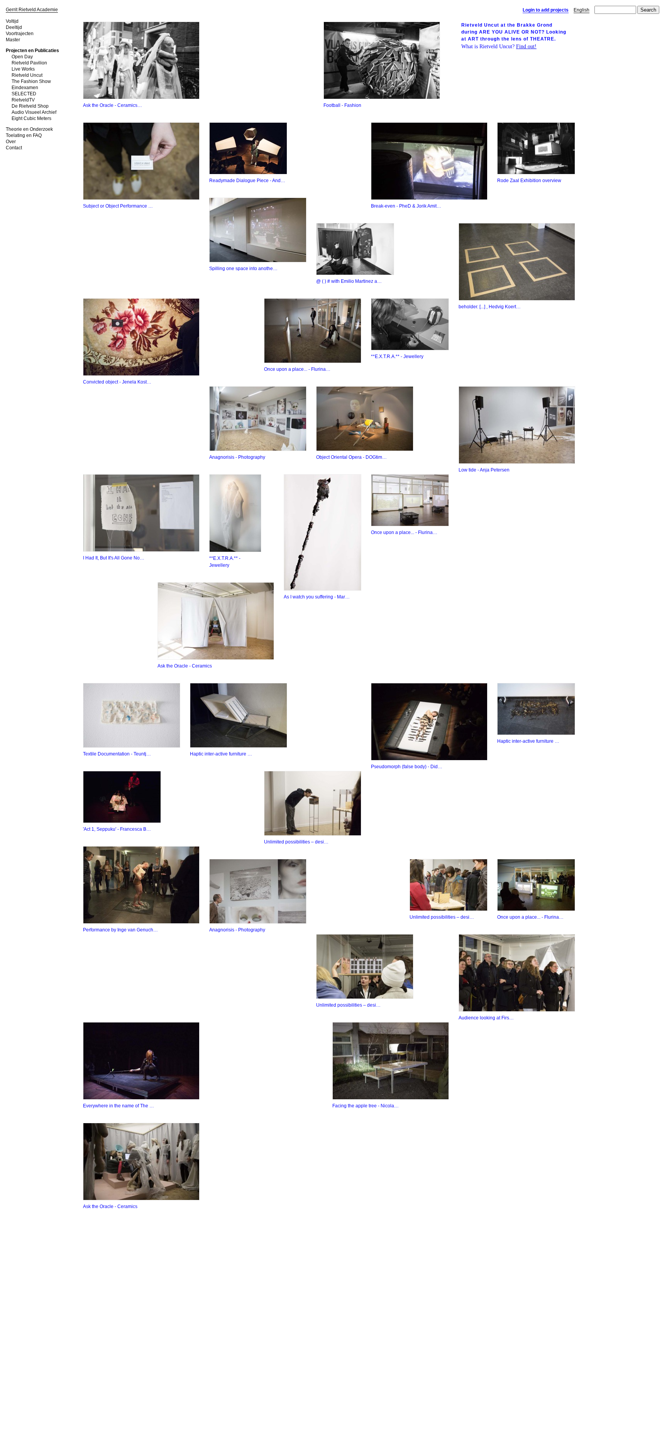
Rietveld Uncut (27, 75)
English (581, 10)
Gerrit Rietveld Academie (32, 9)
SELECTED (24, 93)
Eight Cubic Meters (31, 118)
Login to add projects (546, 10)
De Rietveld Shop (30, 106)
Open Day (22, 56)
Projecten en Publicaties (32, 50)
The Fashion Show (31, 81)
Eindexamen (25, 87)
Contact (14, 147)
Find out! (526, 46)
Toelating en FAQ (24, 135)
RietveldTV (23, 100)
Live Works (23, 69)
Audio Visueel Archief (34, 112)
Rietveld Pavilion (29, 63)
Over (11, 141)
